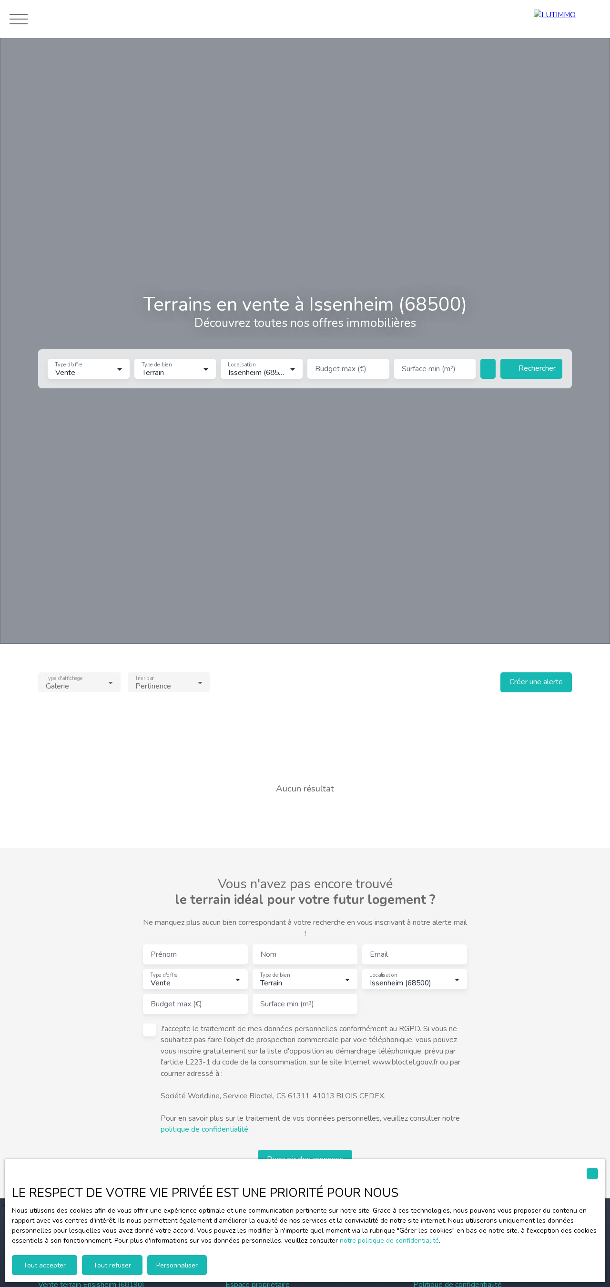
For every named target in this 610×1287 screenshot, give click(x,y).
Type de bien (156, 365)
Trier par (144, 678)
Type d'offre (68, 365)
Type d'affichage (64, 678)
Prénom (164, 955)
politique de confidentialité (204, 1129)
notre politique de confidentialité (389, 1240)
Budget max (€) (340, 369)
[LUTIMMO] (567, 19)
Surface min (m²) (429, 369)
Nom (268, 955)
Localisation (241, 365)
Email (379, 955)
